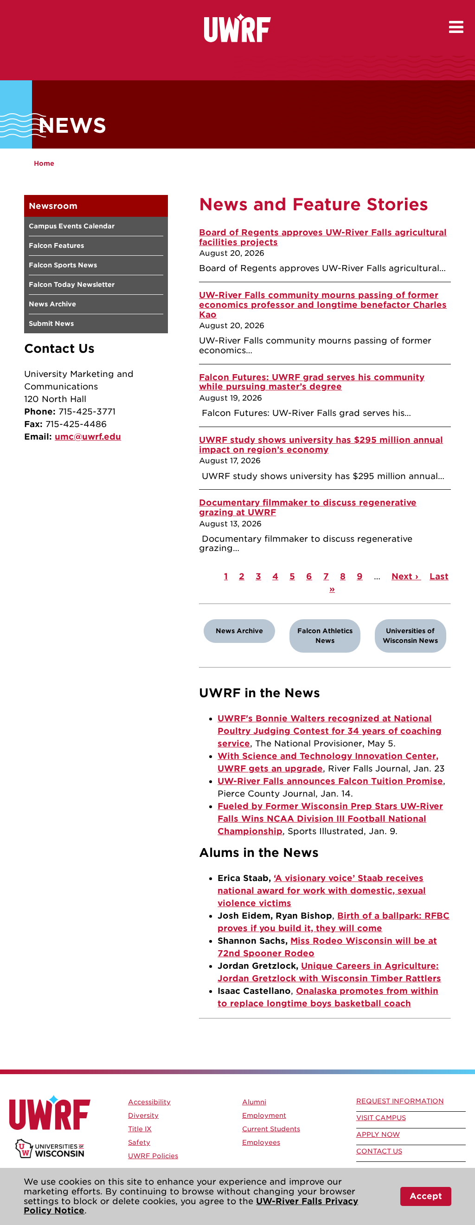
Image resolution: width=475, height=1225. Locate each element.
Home (44, 163)
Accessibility (149, 1102)
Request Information (400, 1101)
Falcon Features (56, 245)
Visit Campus (381, 1117)
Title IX (140, 1129)
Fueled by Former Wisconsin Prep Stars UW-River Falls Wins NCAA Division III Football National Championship (330, 818)
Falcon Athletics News (325, 635)
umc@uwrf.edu (88, 436)
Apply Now (378, 1134)
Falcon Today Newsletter (72, 284)
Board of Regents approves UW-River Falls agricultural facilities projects (323, 237)
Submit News (51, 323)
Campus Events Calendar (72, 226)
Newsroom (53, 206)
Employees (261, 1142)
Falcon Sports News (63, 265)
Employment (264, 1115)
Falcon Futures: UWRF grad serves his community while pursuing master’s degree (311, 382)
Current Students (271, 1129)
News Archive (52, 304)
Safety (139, 1142)
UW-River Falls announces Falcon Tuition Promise (330, 781)
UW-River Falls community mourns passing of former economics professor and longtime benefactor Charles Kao (323, 304)
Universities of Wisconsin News (410, 635)
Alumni (254, 1102)
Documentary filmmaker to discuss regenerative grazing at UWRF (308, 507)
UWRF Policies (153, 1156)
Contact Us (379, 1151)
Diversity (143, 1115)
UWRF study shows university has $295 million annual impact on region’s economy (321, 444)
